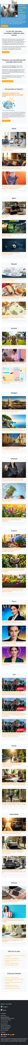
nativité (24, 1039)
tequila (2, 1038)
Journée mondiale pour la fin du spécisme (13, 960)
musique (6, 1039)
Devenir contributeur (6, 1027)
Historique (3, 1015)
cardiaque (14, 1039)
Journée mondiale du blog (11, 977)
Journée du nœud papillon (11, 958)
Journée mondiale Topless (11, 963)
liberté (16, 1041)
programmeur (22, 1041)
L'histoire (5, 52)
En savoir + (4, 26)
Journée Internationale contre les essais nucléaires (15, 956)
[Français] (2, 1035)
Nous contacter (4, 1030)
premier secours (5, 1041)
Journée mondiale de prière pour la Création (14, 983)
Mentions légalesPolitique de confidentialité (7, 1017)
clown (2, 1039)
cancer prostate (18, 1038)
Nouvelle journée (7, 81)
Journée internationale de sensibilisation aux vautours (12, 986)
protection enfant (9, 1038)
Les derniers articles (6, 1020)
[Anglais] (4, 1035)
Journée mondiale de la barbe (12, 988)
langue (19, 1039)
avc (10, 1039)
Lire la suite (6, 120)
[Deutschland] (11, 1035)
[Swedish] (9, 1035)
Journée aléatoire (5, 1028)
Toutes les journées (5, 1025)
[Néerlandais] (6, 1035)
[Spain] (13, 1035)
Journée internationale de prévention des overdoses (14, 980)
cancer (25, 1038)
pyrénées (12, 1041)
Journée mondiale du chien (12, 965)
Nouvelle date (4, 1024)
